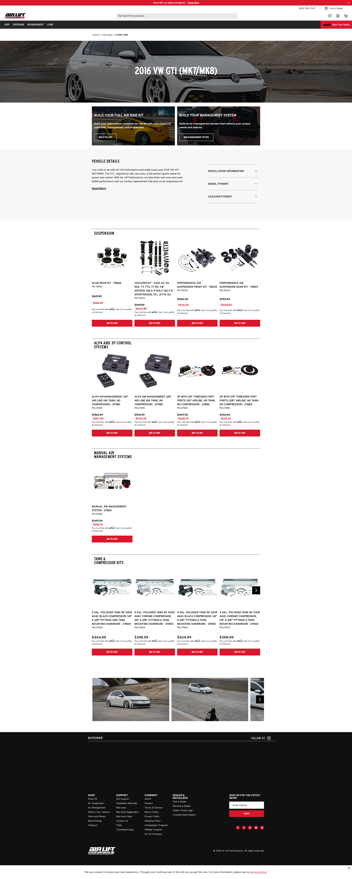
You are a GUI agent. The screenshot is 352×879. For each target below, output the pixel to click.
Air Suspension (96, 803)
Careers (149, 803)
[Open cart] (346, 16)
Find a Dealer (180, 801)
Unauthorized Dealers (184, 814)
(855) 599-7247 (307, 8)
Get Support (122, 798)
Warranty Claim (124, 816)
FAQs (119, 825)
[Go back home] (15, 16)
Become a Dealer (182, 806)
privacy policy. (259, 872)
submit (247, 813)
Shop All (92, 798)
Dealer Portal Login (183, 810)
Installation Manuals (126, 803)
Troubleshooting (124, 829)
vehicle (95, 35)
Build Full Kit (105, 137)
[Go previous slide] (260, 699)
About (148, 798)
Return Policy (152, 812)
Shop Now (193, 2)
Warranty (121, 807)
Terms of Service (154, 807)
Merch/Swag (94, 820)
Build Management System (196, 137)
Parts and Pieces (96, 816)
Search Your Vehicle (98, 812)
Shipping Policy (153, 820)
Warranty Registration (127, 812)
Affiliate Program (153, 829)
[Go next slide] (256, 590)
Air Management (96, 807)
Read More (99, 188)
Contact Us (122, 820)
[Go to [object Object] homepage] (102, 850)
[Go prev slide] (96, 590)
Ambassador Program (156, 825)
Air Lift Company (153, 834)
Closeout (92, 825)
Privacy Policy (152, 816)
